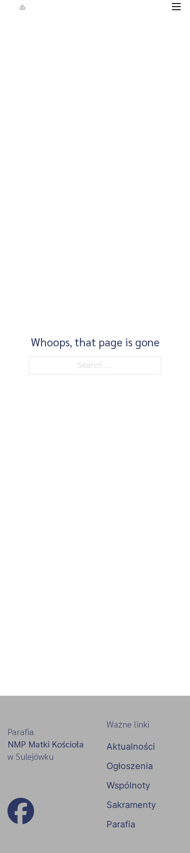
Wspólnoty (128, 785)
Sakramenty (131, 805)
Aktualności (130, 746)
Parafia (120, 824)
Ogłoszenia (129, 766)
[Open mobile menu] (176, 6)
